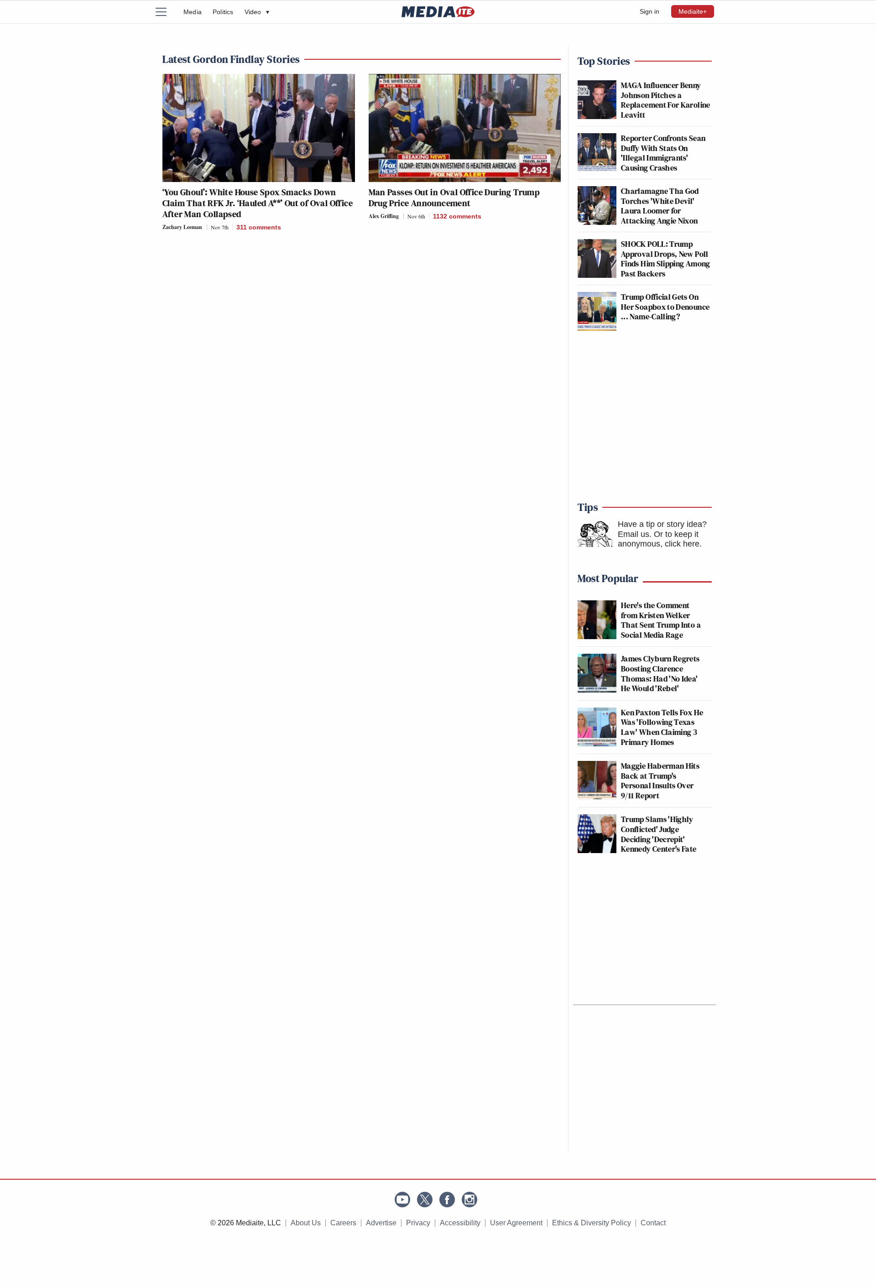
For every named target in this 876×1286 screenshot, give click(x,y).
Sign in (649, 11)
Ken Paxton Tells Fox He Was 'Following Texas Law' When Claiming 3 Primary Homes (662, 727)
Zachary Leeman (182, 227)
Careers (343, 1223)
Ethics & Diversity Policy (591, 1223)
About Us (306, 1223)
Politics (223, 12)
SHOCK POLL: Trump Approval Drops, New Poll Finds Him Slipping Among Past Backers (665, 258)
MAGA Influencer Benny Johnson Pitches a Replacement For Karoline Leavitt (665, 99)
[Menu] (166, 11)
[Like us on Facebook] (447, 1199)
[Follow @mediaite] (425, 1199)
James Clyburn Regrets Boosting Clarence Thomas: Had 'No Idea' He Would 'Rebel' (660, 673)
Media (192, 12)
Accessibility (460, 1223)
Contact (653, 1223)
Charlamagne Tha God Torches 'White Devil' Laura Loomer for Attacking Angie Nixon (660, 205)
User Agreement (516, 1223)
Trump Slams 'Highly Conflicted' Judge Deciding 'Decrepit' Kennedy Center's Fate (659, 833)
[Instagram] (469, 1199)
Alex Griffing (384, 216)
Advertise (381, 1223)
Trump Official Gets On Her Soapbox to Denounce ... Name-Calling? (665, 306)
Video (257, 12)
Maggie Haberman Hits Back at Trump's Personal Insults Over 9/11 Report (660, 780)
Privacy (418, 1223)
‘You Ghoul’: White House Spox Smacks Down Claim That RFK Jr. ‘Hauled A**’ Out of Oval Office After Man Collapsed (257, 203)
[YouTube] (402, 1199)
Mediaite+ (692, 11)
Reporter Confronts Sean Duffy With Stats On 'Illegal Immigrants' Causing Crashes (663, 152)
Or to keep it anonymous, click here (658, 539)
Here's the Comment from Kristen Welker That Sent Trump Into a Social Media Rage (661, 619)
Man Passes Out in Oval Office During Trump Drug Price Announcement (454, 197)
